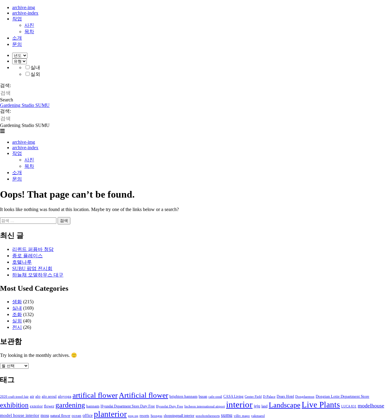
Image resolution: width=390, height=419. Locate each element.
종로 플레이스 (27, 255)
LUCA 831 (348, 406)
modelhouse (371, 406)
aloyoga (64, 396)
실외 (35, 74)
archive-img (23, 7)
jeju (257, 405)
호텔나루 (22, 262)
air (32, 396)
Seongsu (156, 415)
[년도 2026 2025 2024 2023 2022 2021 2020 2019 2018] (19, 55)
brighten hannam (183, 396)
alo (38, 396)
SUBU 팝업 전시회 (32, 268)
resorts (144, 416)
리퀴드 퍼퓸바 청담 (33, 249)
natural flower (60, 416)
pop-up (133, 415)
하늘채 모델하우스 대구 (37, 274)
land (264, 406)
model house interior (19, 415)
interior (239, 404)
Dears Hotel (285, 396)
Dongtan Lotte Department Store (342, 396)
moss (45, 415)
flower (49, 406)
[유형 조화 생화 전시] (19, 61)
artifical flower (95, 395)
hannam (92, 406)
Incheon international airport (204, 406)
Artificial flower (143, 395)
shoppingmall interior (179, 416)
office (88, 415)
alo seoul (49, 396)
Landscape (284, 405)
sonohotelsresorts (208, 415)
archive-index (25, 13)
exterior (36, 406)
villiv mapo (242, 415)
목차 (29, 31)
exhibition (14, 405)
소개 (17, 37)
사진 (29, 25)
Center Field (253, 396)
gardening (70, 405)
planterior (110, 414)
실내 (35, 67)
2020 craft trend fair (14, 396)
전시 (17, 327)
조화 (17, 314)
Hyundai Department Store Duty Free (128, 406)
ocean (76, 415)
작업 (17, 18)
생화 (17, 301)
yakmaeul (258, 415)
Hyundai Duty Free (169, 406)
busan (203, 396)
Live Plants (321, 404)
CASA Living (233, 396)
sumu (226, 415)
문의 (17, 44)
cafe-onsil (215, 396)
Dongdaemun (304, 396)
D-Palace (269, 396)
